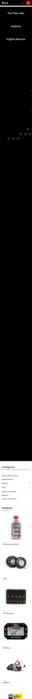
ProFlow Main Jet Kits (10, 476)
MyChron (5, 495)
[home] (5, 3)
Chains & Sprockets (9, 499)
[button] (23, 3)
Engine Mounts (7, 479)
